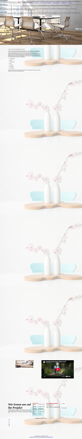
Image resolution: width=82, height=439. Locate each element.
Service (37, 2)
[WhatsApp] (9, 421)
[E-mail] (9, 419)
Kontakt (69, 2)
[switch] (0, 6)
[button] (41, 14)
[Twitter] (9, 424)
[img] (15, 3)
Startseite (26, 2)
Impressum (50, 437)
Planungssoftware (56, 2)
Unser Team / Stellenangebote (45, 2)
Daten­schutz (43, 437)
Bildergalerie (64, 2)
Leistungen (31, 2)
